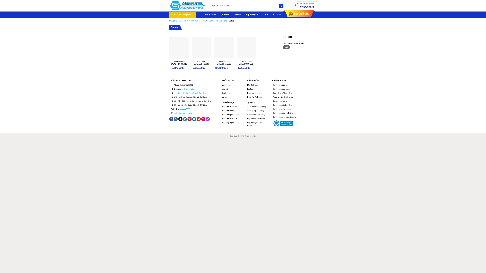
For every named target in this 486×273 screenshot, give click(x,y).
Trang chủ (173, 21)
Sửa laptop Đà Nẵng (255, 111)
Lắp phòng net (252, 15)
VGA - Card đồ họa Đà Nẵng (215, 21)
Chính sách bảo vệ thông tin (284, 113)
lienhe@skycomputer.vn (183, 113)
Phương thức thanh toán (283, 97)
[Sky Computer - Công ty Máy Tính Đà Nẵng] (187, 6)
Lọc (286, 47)
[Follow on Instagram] (176, 119)
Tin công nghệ (228, 123)
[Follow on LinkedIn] (194, 119)
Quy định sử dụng (280, 101)
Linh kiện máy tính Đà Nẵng (190, 21)
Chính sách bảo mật (281, 85)
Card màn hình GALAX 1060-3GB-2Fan (246, 64)
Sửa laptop (224, 15)
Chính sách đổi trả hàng (282, 105)
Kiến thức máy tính (229, 107)
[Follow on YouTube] (199, 119)
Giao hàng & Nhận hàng (282, 93)
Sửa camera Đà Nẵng (256, 115)
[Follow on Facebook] (171, 119)
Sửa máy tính (210, 15)
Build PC (265, 15)
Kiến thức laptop (229, 111)
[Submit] (281, 6)
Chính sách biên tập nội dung (284, 117)
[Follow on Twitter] (185, 119)
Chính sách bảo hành (281, 89)
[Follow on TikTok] (180, 119)
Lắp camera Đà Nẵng (256, 119)
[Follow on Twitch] (208, 119)
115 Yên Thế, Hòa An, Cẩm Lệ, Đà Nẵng (190, 93)
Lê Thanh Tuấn (188, 89)
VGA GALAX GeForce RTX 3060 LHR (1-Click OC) (201, 64)
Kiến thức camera (229, 119)
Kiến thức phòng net (230, 115)
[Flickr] (203, 119)
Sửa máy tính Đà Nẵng (256, 107)
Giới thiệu (226, 85)
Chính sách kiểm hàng (282, 109)
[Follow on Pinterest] (189, 119)
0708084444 (185, 109)
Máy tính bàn (252, 85)
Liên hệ (225, 89)
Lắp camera (237, 15)
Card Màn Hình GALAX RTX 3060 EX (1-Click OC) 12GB (179, 64)
